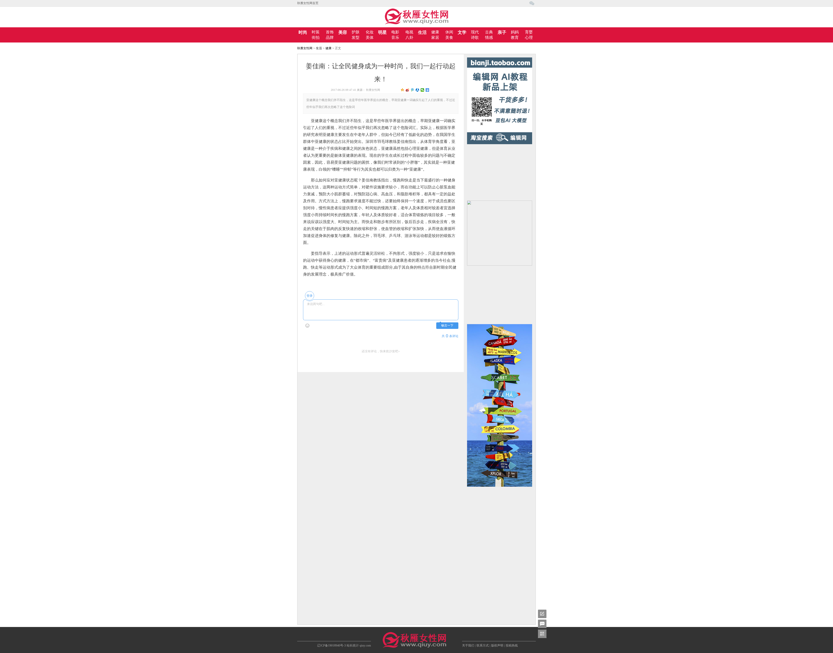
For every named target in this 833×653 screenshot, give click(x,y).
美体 (370, 37)
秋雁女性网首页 (307, 3)
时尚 (302, 32)
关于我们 (468, 645)
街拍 (316, 37)
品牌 (330, 37)
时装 (316, 32)
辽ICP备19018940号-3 (331, 645)
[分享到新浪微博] (407, 90)
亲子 (502, 32)
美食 (449, 37)
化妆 (370, 32)
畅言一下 (447, 325)
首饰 (330, 32)
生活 (422, 32)
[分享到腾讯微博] (412, 90)
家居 (435, 37)
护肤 (355, 32)
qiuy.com (365, 645)
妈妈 (515, 32)
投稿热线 (512, 645)
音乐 (395, 37)
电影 (395, 32)
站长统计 (353, 645)
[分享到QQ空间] (402, 90)
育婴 (529, 32)
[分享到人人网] (417, 90)
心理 (529, 37)
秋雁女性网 (304, 48)
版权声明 (497, 645)
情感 (489, 37)
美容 (342, 32)
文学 (462, 32)
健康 (435, 32)
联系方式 (483, 645)
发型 (355, 37)
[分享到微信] (422, 90)
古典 (489, 32)
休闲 (449, 32)
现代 (475, 32)
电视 (409, 32)
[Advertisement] (499, 171)
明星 (382, 32)
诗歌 (475, 37)
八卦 (409, 37)
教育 (515, 37)
